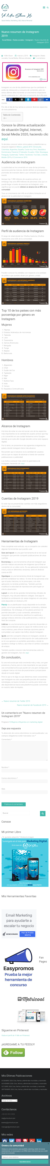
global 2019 (27, 147)
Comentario (7, 739)
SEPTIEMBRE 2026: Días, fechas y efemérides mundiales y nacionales (24, 1089)
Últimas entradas (25, 58)
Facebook (29, 155)
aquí (22, 463)
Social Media (13, 58)
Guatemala (13, 155)
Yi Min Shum (8, 56)
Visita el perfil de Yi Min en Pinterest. (16, 1035)
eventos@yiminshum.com (10, 1122)
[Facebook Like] (41, 99)
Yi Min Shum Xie (17, 16)
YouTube (36, 155)
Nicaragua (44, 152)
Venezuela (37, 147)
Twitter (21, 155)
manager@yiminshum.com (10, 1127)
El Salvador (23, 152)
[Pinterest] (34, 99)
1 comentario (40, 58)
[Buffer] (22, 99)
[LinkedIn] (28, 99)
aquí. (5, 139)
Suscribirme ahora (25, 1162)
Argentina (13, 149)
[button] (25, 1145)
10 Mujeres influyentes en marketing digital (25, 722)
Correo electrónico (10, 778)
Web (3, 789)
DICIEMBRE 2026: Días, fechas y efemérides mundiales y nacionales (24, 1080)
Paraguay (5, 155)
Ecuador (31, 152)
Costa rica (29, 149)
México (19, 147)
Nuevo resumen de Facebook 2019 (32, 705)
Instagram (36, 56)
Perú (35, 149)
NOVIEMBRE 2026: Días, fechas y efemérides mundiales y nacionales (24, 1083)
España (21, 149)
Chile (37, 152)
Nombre (5, 767)
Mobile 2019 (6, 157)
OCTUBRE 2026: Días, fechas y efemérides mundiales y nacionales (23, 1086)
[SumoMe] (47, 99)
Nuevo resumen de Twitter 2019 (16, 701)
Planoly (4, 605)
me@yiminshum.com (8, 1118)
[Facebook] (9, 99)
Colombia (5, 149)
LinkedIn (44, 155)
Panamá (15, 152)
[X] (16, 99)
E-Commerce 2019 (20, 157)
